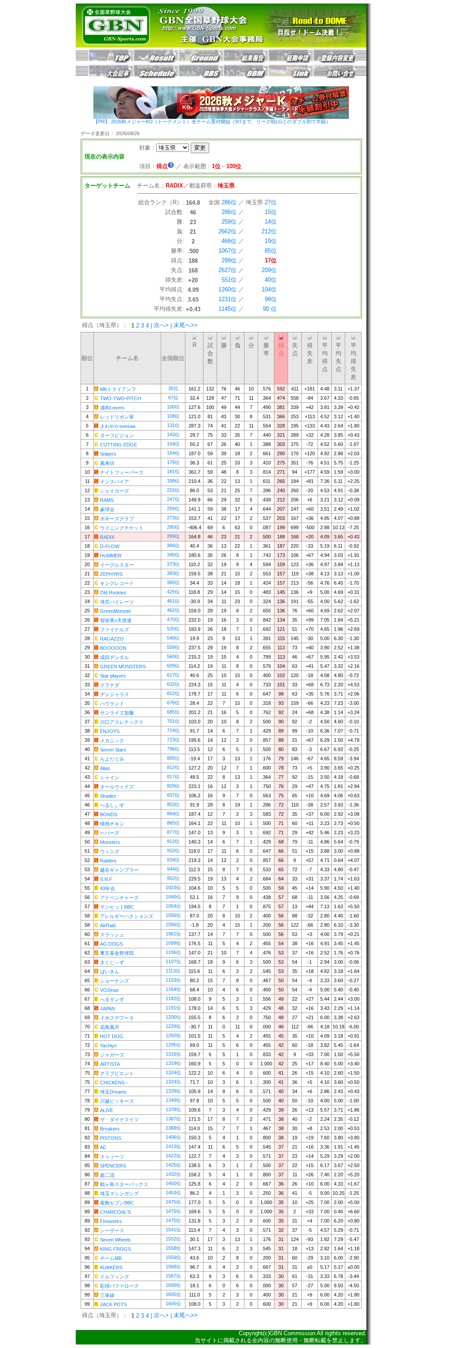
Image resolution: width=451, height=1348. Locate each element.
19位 (271, 241)
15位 (271, 212)
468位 (229, 241)
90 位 (270, 309)
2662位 (227, 231)
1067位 (227, 250)
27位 (271, 202)
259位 (229, 221)
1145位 (227, 309)
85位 (271, 250)
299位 (229, 260)
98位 (271, 299)
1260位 (227, 289)
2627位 (227, 270)
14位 (271, 221)
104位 (269, 289)
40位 (271, 279)
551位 (229, 279)
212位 (269, 231)
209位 (269, 270)
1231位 (227, 299)
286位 (229, 202)
